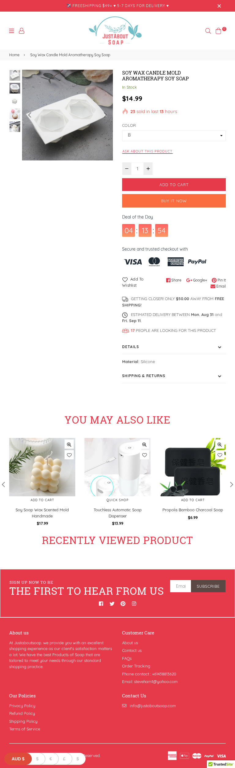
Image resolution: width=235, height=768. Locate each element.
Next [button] (105, 115)
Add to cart (42, 500)
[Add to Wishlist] (69, 454)
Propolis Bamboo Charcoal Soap (192, 509)
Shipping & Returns (143, 375)
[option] (67, 115)
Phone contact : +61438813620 (149, 673)
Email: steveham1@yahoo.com (150, 681)
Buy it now (174, 200)
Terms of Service (24, 728)
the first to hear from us (86, 588)
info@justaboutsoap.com (153, 705)
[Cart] (218, 30)
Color (129, 125)
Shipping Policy (23, 721)
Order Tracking (136, 665)
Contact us (132, 650)
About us (130, 642)
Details (130, 346)
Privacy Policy (22, 705)
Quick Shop (117, 500)
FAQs (127, 658)
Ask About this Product (147, 151)
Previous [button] (29, 115)
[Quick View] (69, 444)
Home (14, 55)
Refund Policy (22, 713)
